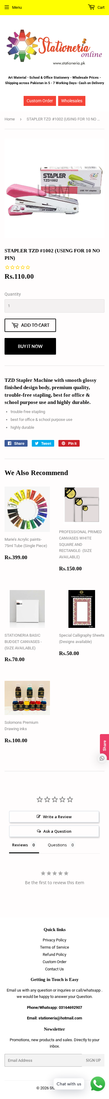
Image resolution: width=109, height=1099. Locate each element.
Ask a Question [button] (57, 831)
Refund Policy (54, 954)
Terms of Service (54, 947)
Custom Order (40, 100)
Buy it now (30, 346)
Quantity (13, 294)
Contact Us (54, 969)
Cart (100, 7)
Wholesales (71, 100)
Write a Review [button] (57, 816)
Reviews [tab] (20, 845)
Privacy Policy (54, 940)
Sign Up (93, 1060)
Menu (17, 7)
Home (10, 119)
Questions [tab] (57, 845)
